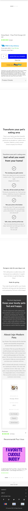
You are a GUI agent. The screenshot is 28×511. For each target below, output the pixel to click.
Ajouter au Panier (17, 56)
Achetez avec (10, 65)
